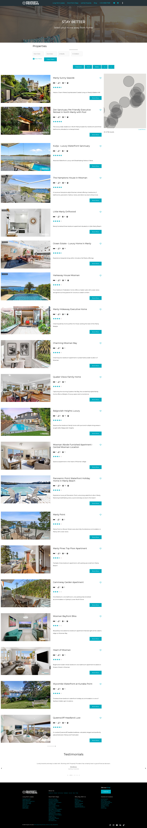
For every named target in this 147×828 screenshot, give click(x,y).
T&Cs (40, 824)
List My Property (104, 799)
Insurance (103, 807)
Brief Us (76, 799)
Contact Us (51, 793)
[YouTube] (117, 825)
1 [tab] (67, 775)
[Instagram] (113, 825)
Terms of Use (49, 824)
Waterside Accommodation (55, 813)
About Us (51, 791)
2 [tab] (69, 775)
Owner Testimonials (105, 803)
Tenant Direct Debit (26, 803)
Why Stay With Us (80, 797)
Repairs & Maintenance (80, 807)
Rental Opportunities (105, 801)
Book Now (95, 98)
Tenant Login (25, 807)
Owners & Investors (107, 797)
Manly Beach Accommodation (55, 809)
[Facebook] (110, 825)
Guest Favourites (52, 817)
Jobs (74, 793)
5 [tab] (74, 775)
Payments (77, 802)
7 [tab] (78, 775)
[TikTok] (124, 825)
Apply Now (24, 804)
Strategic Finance (105, 805)
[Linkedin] (120, 825)
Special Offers (52, 819)
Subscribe (106, 791)
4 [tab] (73, 775)
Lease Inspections (26, 800)
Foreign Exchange (79, 803)
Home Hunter (78, 800)
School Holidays (52, 804)
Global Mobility (78, 804)
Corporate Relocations (53, 801)
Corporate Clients (104, 804)
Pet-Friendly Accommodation (55, 814)
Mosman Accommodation (54, 810)
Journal (70, 793)
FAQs (77, 793)
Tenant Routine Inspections (28, 801)
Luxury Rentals (52, 807)
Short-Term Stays (54, 797)
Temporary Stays (52, 803)
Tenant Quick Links (26, 802)
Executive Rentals (53, 808)
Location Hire (51, 816)
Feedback (66, 793)
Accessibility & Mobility (54, 818)
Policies (43, 824)
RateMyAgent (25, 808)
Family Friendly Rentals (54, 805)
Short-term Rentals (53, 799)
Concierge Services (79, 805)
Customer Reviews (79, 801)
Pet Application (25, 805)
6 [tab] (76, 775)
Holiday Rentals (52, 812)
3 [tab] (71, 775)
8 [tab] (79, 775)
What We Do (104, 800)
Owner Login (104, 808)
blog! (108, 787)
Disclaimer (55, 824)
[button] (1, 768)
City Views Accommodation (55, 811)
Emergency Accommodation (55, 802)
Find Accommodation (53, 800)
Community (60, 793)
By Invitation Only (52, 820)
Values (55, 793)
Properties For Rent (26, 799)
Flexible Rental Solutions (106, 802)
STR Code (36, 824)
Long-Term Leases (28, 797)
